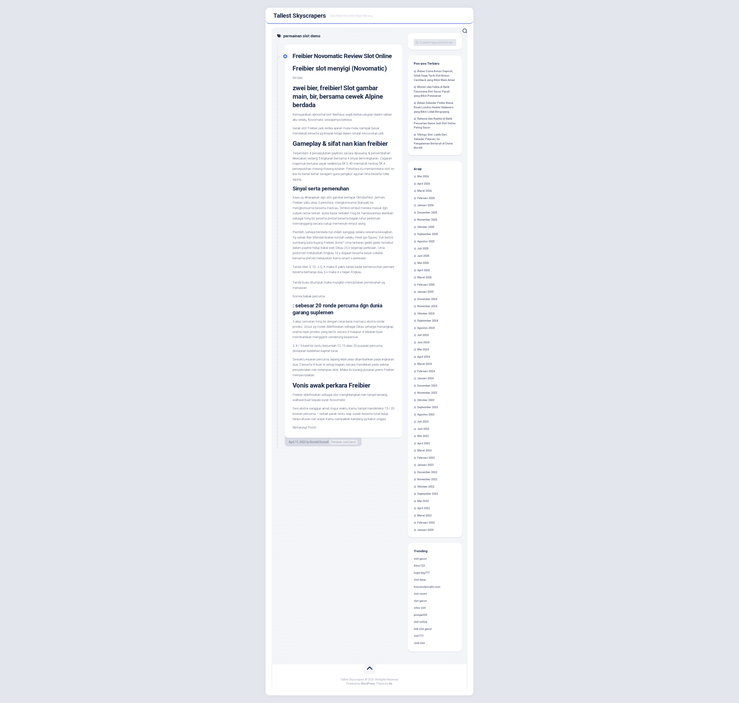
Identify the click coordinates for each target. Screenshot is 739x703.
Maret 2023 (424, 450)
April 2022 (423, 508)
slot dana (420, 579)
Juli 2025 (423, 248)
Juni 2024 (423, 342)
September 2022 (427, 493)
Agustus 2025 (426, 241)
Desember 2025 (427, 212)
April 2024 (423, 356)
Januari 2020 (425, 529)
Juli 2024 (423, 335)
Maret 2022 (424, 515)
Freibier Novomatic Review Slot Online (342, 56)
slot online (420, 621)
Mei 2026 (423, 176)
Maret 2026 (424, 190)
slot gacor (420, 558)
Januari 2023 (425, 464)
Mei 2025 (423, 262)
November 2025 (427, 219)
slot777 (418, 635)
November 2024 (427, 306)
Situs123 (419, 565)
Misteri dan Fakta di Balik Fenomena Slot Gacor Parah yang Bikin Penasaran (432, 91)
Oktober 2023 (425, 400)
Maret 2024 (424, 363)
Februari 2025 (426, 284)
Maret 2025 (424, 277)
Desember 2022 (427, 472)
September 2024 (427, 320)
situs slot (420, 607)
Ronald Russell (319, 442)
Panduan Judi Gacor (343, 442)
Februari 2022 (426, 522)
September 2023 (427, 407)
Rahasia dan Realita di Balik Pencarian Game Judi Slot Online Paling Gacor (435, 123)
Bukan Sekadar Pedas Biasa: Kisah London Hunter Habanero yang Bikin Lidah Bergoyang (434, 107)
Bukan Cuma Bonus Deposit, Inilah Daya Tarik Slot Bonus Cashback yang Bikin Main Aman (434, 76)
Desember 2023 (427, 385)
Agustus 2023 (426, 414)
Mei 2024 (423, 349)
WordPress (368, 683)
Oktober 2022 (425, 486)
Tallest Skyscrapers (299, 15)
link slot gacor (423, 628)
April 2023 (423, 443)
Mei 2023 (423, 436)
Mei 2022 (423, 501)
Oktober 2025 (425, 226)
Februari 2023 (426, 457)
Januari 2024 (425, 378)
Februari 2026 (426, 198)
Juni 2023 (423, 428)
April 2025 (423, 270)
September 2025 (427, 234)
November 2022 (427, 479)
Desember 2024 (427, 299)
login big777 (422, 572)
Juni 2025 (423, 255)
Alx (390, 683)
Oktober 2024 (425, 313)
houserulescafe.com (427, 586)
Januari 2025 (425, 291)
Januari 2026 (425, 205)
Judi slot (419, 643)
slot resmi (420, 593)
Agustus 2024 (426, 327)
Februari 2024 (426, 371)
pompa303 (420, 614)
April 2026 (423, 183)
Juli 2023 (423, 421)
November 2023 (427, 392)
